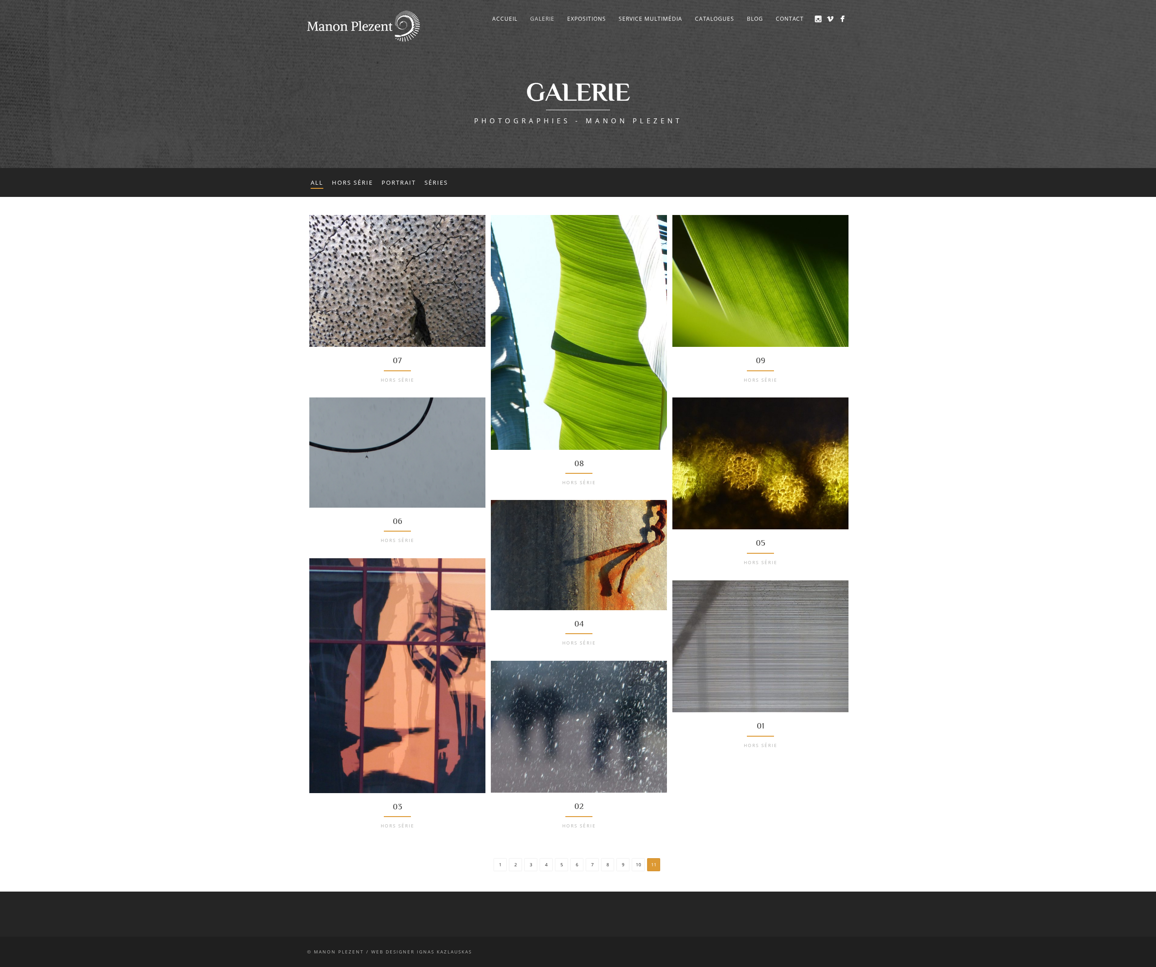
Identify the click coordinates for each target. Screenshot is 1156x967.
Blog (755, 19)
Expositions (586, 19)
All (317, 182)
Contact (790, 19)
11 (654, 864)
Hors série (352, 182)
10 (638, 864)
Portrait (399, 182)
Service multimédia (650, 19)
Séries (436, 182)
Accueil (504, 19)
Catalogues (714, 19)
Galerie (542, 19)
